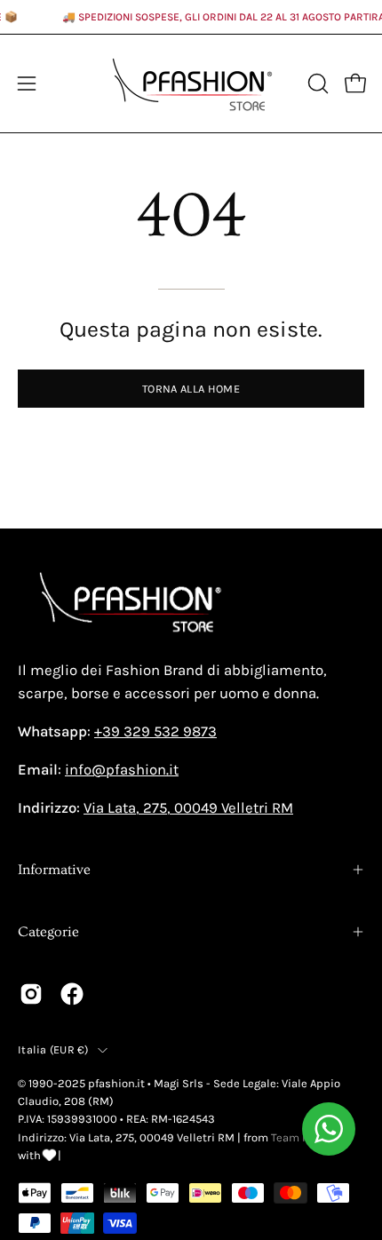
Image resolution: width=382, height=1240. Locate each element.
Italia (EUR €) (53, 1049)
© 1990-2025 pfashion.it (81, 1083)
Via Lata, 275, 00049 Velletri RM (188, 807)
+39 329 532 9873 (155, 731)
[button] (316, 83)
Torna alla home (191, 388)
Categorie (48, 932)
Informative (54, 870)
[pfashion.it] (191, 83)
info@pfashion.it (122, 769)
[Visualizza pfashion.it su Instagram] (31, 994)
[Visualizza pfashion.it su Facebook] (72, 994)
